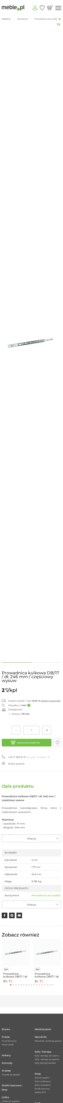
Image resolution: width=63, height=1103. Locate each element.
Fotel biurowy (9, 1041)
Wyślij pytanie (16, 763)
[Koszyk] (50, 7)
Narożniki (41, 1037)
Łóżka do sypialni (11, 1101)
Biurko (6, 1029)
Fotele (6, 1037)
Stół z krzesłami (43, 1085)
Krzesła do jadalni (11, 1074)
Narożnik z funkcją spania (48, 1041)
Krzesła (6, 1070)
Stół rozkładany (43, 1081)
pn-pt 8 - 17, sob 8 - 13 (29, 757)
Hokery (6, 1055)
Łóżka (5, 1097)
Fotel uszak (8, 1044)
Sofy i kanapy (43, 1051)
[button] (57, 742)
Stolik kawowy (42, 1088)
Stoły (38, 1073)
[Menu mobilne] (58, 8)
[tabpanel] (16, 961)
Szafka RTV (40, 1092)
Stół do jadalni (42, 1077)
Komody (7, 1063)
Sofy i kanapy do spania (47, 1059)
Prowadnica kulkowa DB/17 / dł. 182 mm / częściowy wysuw (15, 975)
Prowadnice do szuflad (45, 895)
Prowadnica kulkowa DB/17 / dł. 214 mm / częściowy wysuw (47, 975)
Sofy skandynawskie (45, 1063)
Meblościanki (43, 1029)
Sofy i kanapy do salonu (47, 1055)
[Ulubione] (42, 7)
